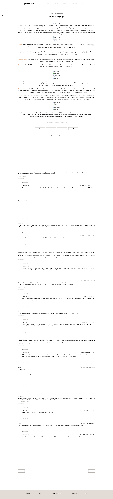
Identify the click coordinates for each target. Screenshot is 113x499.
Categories (74, 3)
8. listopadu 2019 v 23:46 (88, 367)
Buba (19, 367)
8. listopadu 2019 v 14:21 (88, 311)
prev (21, 470)
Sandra (20, 198)
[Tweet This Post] (40, 128)
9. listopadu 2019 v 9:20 (87, 322)
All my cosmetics (23, 223)
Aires (19, 423)
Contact (64, 3)
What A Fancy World (23, 401)
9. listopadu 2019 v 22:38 (87, 410)
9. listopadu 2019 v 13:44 (88, 396)
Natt (19, 311)
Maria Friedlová (22, 337)
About (56, 3)
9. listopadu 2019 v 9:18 (87, 352)
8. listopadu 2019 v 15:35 (88, 336)
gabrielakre (29, 4)
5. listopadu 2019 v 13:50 (87, 185)
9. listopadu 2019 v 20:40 (88, 423)
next (91, 470)
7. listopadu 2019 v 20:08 (88, 280)
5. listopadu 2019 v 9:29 (88, 223)
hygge (50, 19)
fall (46, 19)
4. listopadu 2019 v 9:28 (88, 198)
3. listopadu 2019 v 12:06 (88, 169)
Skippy (40, 53)
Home (48, 3)
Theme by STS (58, 497)
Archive (84, 3)
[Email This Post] (73, 128)
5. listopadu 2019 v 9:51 (88, 248)
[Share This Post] (51, 128)
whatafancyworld (23, 396)
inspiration (55, 19)
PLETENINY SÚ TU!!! (23, 287)
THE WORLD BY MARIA (24, 343)
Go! (40, 493)
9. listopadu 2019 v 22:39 (87, 434)
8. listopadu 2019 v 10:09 (87, 296)
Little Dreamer (22, 176)
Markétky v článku (43, 82)
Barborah (20, 249)
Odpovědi (25, 182)
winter (66, 19)
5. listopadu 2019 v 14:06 (87, 266)
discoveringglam (23, 280)
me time (61, 19)
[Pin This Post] (62, 128)
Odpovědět (21, 178)
